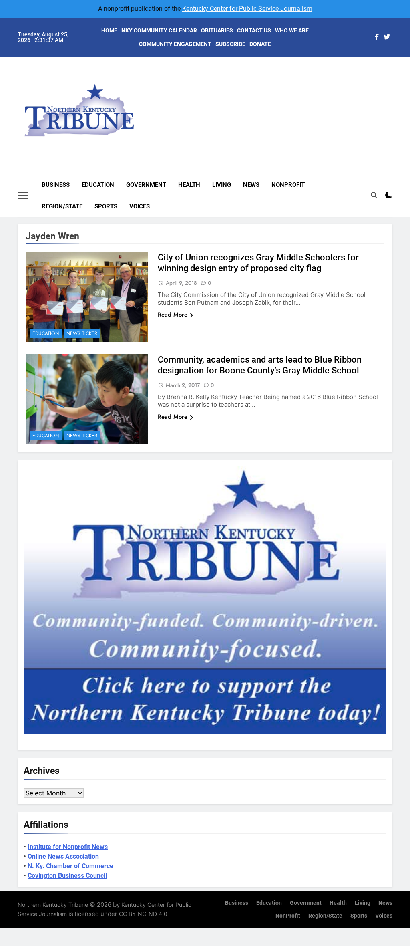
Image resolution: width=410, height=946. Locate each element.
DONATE (260, 44)
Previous (395, 102)
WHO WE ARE (292, 30)
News (251, 184)
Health (189, 184)
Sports (105, 206)
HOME (109, 30)
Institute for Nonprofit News (68, 847)
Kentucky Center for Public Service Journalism (247, 8)
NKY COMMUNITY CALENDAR (159, 30)
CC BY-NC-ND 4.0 (143, 913)
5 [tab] (396, 111)
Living (221, 184)
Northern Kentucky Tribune (53, 904)
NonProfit (288, 184)
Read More (172, 314)
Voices (139, 206)
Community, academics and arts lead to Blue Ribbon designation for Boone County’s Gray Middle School (260, 365)
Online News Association (63, 856)
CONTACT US (254, 30)
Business (56, 184)
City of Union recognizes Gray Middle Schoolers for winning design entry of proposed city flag (258, 262)
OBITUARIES (217, 30)
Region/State (62, 206)
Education (98, 184)
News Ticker (81, 333)
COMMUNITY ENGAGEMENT (175, 44)
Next (377, 102)
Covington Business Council (67, 875)
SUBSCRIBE (230, 44)
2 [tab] (396, 75)
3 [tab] (396, 87)
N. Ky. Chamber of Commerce (70, 866)
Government (146, 184)
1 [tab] (396, 63)
